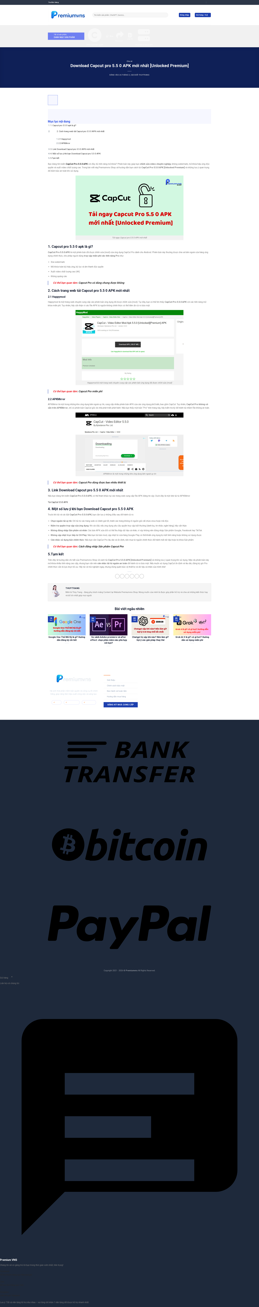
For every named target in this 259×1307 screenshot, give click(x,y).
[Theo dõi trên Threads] (165, 678)
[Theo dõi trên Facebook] (148, 678)
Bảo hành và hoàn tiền (117, 691)
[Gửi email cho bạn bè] (127, 576)
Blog (111, 36)
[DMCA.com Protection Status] (74, 708)
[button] (203, 15)
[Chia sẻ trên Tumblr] (141, 576)
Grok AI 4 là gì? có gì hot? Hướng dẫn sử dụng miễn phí (192, 638)
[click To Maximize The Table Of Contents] (53, 100)
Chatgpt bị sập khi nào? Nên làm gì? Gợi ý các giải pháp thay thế (150, 638)
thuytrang (144, 75)
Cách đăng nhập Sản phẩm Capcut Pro (101, 546)
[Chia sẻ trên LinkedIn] (137, 576)
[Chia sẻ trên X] (122, 576)
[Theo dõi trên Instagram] (153, 678)
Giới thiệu (111, 680)
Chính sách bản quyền (94, 45)
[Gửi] (165, 15)
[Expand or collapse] (51, 112)
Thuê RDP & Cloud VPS (144, 45)
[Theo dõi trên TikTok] (157, 678)
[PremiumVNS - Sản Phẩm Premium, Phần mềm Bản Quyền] (68, 15)
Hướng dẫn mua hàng (116, 696)
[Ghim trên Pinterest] (132, 576)
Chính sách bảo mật (116, 686)
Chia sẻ (129, 61)
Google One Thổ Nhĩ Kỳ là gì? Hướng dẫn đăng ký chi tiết (66, 638)
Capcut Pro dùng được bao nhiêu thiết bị (102, 482)
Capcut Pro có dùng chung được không (101, 282)
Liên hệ (130, 39)
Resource (119, 41)
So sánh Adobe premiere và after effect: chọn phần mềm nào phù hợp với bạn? (108, 640)
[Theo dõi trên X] (161, 678)
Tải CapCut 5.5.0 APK (58, 502)
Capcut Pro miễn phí (90, 391)
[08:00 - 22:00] (209, 2)
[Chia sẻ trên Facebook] (117, 576)
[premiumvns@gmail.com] (203, 2)
